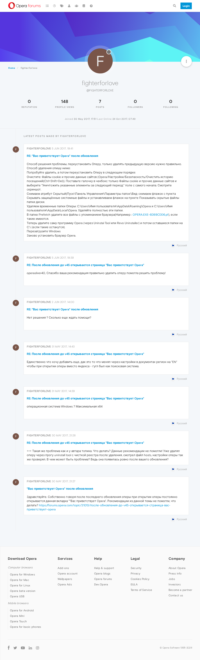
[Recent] (54, 6)
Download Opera (22, 558)
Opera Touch (18, 621)
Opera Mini (17, 615)
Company (177, 558)
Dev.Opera (101, 584)
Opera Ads (65, 584)
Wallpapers (65, 579)
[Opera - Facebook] (9, 647)
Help (98, 558)
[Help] (91, 6)
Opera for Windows (22, 574)
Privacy (135, 573)
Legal (135, 558)
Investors (175, 584)
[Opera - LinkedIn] (30, 648)
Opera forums (103, 579)
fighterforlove (39, 148)
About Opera (177, 568)
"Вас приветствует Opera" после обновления (60, 488)
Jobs (172, 579)
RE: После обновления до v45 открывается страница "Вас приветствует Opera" (85, 265)
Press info (175, 573)
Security (136, 568)
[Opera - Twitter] (15, 648)
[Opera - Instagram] (37, 648)
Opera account (68, 573)
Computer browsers (20, 567)
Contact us (176, 595)
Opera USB (17, 596)
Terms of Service (141, 589)
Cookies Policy (140, 579)
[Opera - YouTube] (23, 648)
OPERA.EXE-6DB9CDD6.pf (150, 214)
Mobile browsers (18, 603)
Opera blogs (102, 573)
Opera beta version (22, 590)
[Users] (69, 6)
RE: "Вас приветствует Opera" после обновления (62, 155)
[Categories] (47, 6)
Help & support (104, 568)
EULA (134, 584)
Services (65, 558)
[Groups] (76, 6)
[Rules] (84, 6)
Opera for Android (22, 610)
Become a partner (180, 589)
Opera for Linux (20, 585)
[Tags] (62, 6)
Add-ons (63, 568)
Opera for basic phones (25, 626)
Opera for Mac (19, 579)
